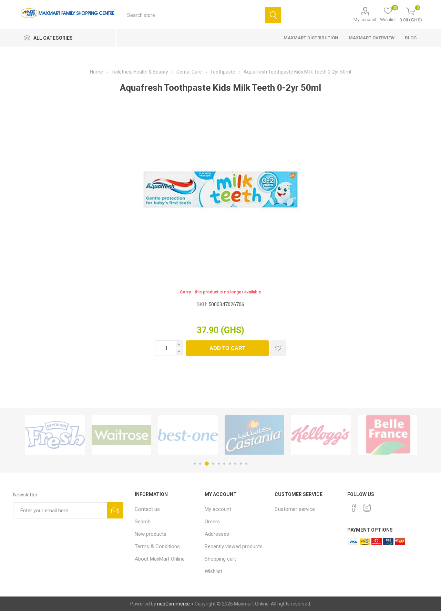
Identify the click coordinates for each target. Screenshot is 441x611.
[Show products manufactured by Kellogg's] (321, 435)
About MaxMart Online (160, 559)
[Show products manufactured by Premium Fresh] (55, 435)
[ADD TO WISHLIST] (278, 348)
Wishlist (213, 571)
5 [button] (219, 464)
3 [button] (207, 464)
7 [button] (230, 464)
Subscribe (115, 510)
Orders (212, 521)
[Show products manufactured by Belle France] (387, 435)
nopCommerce (173, 604)
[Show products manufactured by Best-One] (188, 435)
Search (273, 15)
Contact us (147, 509)
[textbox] (192, 15)
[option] (55, 435)
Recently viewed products (234, 546)
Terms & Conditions (157, 546)
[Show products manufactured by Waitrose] (121, 435)
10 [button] (246, 464)
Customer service (295, 509)
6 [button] (224, 464)
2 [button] (200, 464)
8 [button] (235, 464)
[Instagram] (366, 507)
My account (365, 19)
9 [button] (241, 464)
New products (150, 534)
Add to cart (227, 348)
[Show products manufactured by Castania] (254, 435)
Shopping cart (220, 559)
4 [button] (213, 464)
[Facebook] (353, 507)
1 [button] (195, 464)
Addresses (217, 534)
